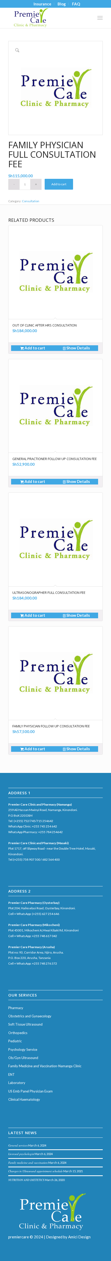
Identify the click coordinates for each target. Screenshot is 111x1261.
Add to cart (58, 184)
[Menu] (100, 18)
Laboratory (16, 1083)
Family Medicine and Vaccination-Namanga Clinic (44, 1066)
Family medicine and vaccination (28, 1163)
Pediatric (15, 1041)
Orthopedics (17, 1033)
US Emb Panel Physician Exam (30, 1091)
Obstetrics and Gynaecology (29, 1016)
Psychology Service (22, 1049)
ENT (11, 1074)
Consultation (30, 201)
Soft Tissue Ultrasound (25, 1024)
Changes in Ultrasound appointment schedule (35, 1171)
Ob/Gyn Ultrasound (23, 1058)
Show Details (78, 348)
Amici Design (79, 1236)
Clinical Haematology (24, 1099)
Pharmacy (15, 1008)
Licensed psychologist (21, 1154)
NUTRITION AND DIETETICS (26, 1180)
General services (18, 1145)
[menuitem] (42, 4)
